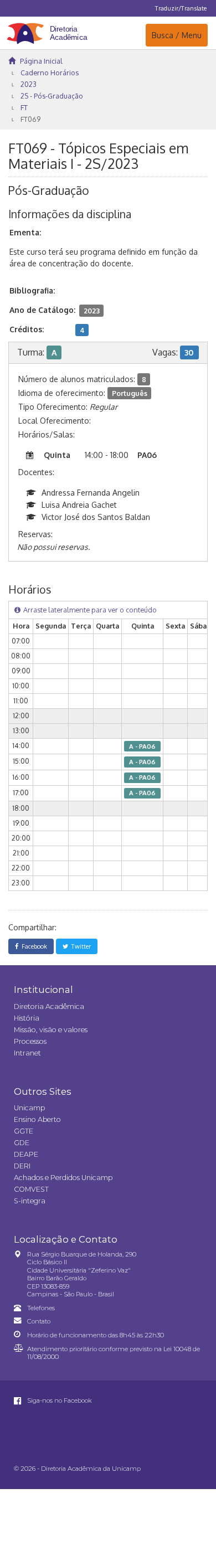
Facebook (32, 946)
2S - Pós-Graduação (51, 95)
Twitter (79, 946)
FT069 (30, 119)
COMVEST (31, 1189)
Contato (38, 1321)
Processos (30, 1041)
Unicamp (29, 1108)
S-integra (29, 1201)
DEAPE (26, 1154)
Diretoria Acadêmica (49, 1006)
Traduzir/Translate (181, 8)
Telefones (41, 1308)
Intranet (27, 1053)
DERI (22, 1166)
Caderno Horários (49, 72)
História (26, 1018)
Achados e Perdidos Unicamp (63, 1177)
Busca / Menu (176, 35)
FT (24, 107)
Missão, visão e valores (51, 1030)
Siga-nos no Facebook (58, 1400)
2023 (28, 84)
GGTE (23, 1131)
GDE (21, 1143)
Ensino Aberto (37, 1119)
